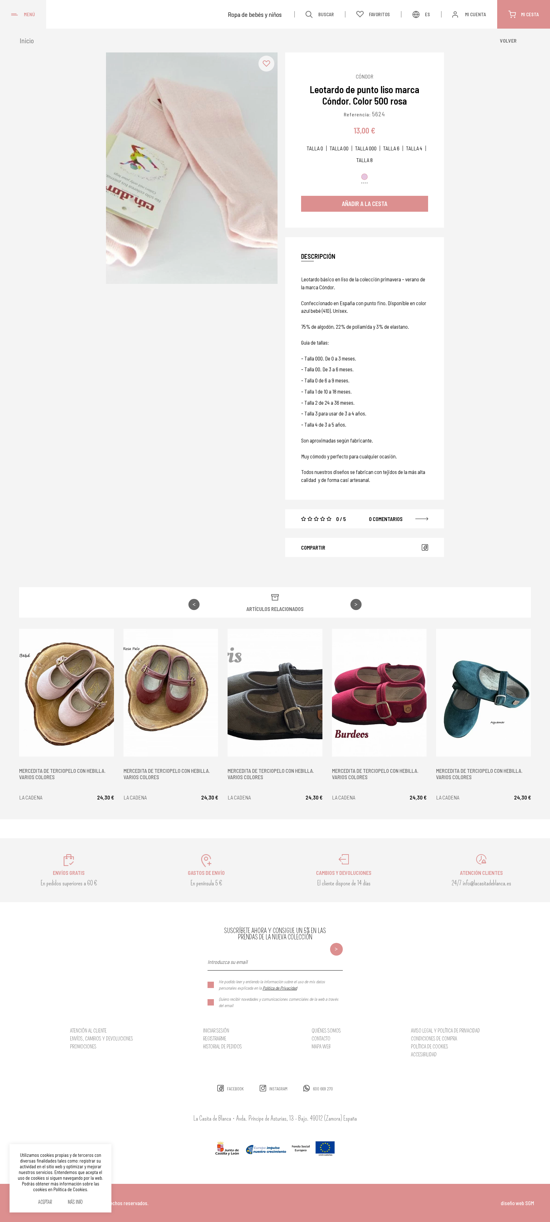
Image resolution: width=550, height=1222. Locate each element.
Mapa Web (321, 1047)
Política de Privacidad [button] (280, 988)
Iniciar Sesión (216, 1031)
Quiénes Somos (326, 1031)
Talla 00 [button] (339, 148)
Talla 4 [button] (414, 148)
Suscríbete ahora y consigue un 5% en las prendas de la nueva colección (275, 934)
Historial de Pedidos (222, 1047)
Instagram (278, 1088)
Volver (508, 41)
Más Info (75, 1202)
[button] (266, 64)
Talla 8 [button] (364, 160)
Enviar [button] (336, 949)
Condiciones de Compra (434, 1039)
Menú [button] (29, 14)
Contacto (321, 1039)
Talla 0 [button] (315, 148)
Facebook (425, 547)
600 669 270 (323, 1088)
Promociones (83, 1047)
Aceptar (45, 1202)
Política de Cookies (429, 1047)
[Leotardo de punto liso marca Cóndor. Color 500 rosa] (192, 168)
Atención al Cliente (88, 1031)
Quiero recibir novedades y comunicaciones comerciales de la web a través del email (278, 1002)
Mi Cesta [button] (530, 14)
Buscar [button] (326, 14)
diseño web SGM (517, 1203)
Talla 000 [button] (366, 148)
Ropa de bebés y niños (255, 14)
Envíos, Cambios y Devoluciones (101, 1039)
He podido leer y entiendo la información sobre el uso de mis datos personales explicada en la (272, 985)
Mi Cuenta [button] (475, 14)
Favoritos (379, 14)
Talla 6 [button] (391, 148)
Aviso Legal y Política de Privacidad (445, 1031)
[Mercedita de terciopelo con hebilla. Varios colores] (66, 693)
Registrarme (214, 1039)
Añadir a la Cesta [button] (364, 203)
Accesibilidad (424, 1055)
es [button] (427, 14)
